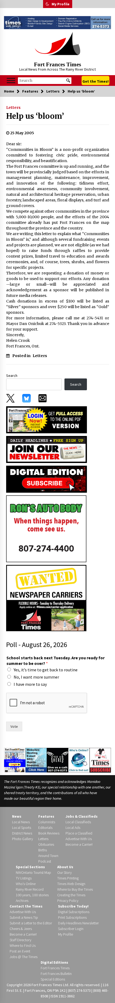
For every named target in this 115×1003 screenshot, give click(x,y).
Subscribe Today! (73, 906)
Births (42, 850)
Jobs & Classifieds (82, 816)
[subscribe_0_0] (46, 419)
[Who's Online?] (79, 759)
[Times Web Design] (36, 759)
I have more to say (30, 684)
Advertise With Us (79, 838)
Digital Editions (54, 962)
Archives (22, 900)
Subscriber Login (70, 928)
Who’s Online (26, 883)
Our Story (64, 872)
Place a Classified (79, 833)
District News (22, 833)
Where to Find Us (23, 945)
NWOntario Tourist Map (33, 872)
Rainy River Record (30, 889)
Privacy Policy (67, 900)
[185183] (46, 528)
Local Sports (21, 827)
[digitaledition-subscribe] (46, 478)
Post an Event (20, 951)
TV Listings (24, 878)
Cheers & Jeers (21, 928)
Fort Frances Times (57, 64)
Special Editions (53, 979)
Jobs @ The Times (23, 956)
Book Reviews (48, 833)
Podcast (44, 861)
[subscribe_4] (46, 449)
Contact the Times (26, 906)
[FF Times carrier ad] (46, 597)
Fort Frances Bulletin (56, 973)
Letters (13, 107)
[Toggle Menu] (11, 80)
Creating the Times (71, 895)
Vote (14, 726)
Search (11, 375)
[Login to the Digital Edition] (14, 759)
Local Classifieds (78, 822)
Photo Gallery (22, 838)
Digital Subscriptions (73, 911)
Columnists (46, 822)
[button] (47, 4)
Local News (21, 822)
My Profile (61, 4)
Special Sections (30, 866)
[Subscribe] (100, 760)
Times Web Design (71, 883)
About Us (65, 866)
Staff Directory (20, 939)
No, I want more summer (36, 677)
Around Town (48, 855)
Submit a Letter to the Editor (31, 923)
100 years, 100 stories (32, 895)
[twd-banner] (57, 22)
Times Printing (68, 878)
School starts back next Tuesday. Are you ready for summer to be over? (55, 660)
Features (46, 816)
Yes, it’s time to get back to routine (46, 669)
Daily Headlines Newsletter (78, 923)
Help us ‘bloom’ (35, 116)
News (16, 816)
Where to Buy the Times (75, 889)
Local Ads (73, 827)
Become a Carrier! (79, 844)
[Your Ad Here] (57, 759)
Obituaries (46, 844)
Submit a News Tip (24, 917)
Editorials (45, 827)
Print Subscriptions (72, 917)
